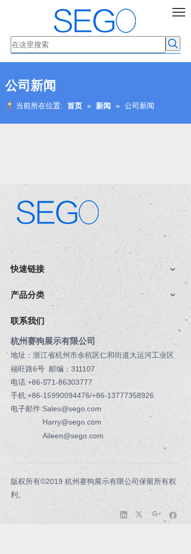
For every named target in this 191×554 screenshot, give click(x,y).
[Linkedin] (124, 514)
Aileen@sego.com (72, 435)
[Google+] (156, 514)
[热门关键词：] (173, 43)
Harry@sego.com (71, 422)
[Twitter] (140, 514)
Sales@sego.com (71, 408)
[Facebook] (173, 514)
